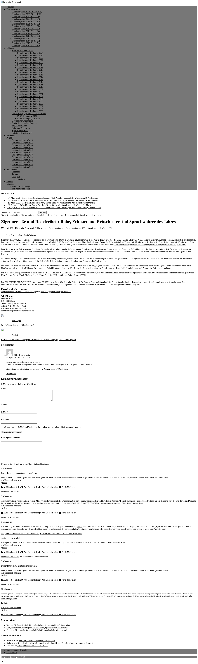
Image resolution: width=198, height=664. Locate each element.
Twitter (15, 174)
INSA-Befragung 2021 (27, 116)
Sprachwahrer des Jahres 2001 (30, 109)
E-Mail (4, 412)
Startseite (10, 7)
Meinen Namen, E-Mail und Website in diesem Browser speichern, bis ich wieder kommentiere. (44, 427)
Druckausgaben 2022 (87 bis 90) (26, 21)
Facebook (16, 172)
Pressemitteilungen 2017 (22, 162)
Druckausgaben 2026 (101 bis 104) (27, 12)
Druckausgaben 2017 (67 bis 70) (26, 33)
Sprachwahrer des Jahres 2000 (30, 111)
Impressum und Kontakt (16, 650)
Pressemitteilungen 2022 (22, 150)
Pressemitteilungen (57, 228)
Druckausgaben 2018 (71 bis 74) (26, 31)
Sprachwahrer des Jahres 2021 (30, 60)
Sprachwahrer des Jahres (22, 50)
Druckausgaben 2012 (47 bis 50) (26, 45)
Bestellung (10, 135)
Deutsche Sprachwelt (25, 228)
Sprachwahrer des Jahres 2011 (30, 84)
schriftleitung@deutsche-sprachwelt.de (17, 311)
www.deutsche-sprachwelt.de (13, 308)
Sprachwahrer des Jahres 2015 (30, 75)
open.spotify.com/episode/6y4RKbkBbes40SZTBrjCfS (73, 503)
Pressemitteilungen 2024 (22, 145)
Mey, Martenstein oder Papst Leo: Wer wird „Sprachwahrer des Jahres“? (37, 628)
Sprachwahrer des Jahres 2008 (30, 92)
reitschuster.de (178, 266)
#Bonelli (122, 501)
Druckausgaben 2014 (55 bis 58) (26, 41)
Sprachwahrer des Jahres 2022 (30, 58)
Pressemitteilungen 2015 (22, 167)
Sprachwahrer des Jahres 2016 (30, 72)
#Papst (79, 526)
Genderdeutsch (18, 179)
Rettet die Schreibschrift (22, 133)
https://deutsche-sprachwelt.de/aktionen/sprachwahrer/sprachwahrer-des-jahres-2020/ (150, 245)
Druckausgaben (13, 9)
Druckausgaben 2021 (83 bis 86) (26, 24)
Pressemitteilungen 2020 (22, 155)
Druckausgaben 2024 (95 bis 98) (26, 16)
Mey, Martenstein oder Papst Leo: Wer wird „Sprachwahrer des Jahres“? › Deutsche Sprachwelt (41, 533)
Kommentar (6, 388)
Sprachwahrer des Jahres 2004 (30, 101)
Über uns (10, 184)
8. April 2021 (8, 228)
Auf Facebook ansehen (11, 480)
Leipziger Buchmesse (21, 128)
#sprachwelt (6, 503)
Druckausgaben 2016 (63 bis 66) (26, 36)
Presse (9, 138)
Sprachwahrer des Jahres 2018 (30, 67)
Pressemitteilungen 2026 (22, 140)
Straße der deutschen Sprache (24, 123)
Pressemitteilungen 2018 (22, 159)
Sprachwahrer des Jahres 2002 (30, 106)
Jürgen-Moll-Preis (19, 126)
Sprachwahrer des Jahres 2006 (30, 96)
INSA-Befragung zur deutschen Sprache (29, 113)
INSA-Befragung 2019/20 (28, 118)
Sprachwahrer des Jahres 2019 (30, 65)
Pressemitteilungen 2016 (22, 164)
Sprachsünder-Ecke (20, 130)
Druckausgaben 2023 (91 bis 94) (26, 19)
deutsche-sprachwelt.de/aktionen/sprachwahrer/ (37, 529)
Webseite (5, 419)
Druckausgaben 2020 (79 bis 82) (26, 26)
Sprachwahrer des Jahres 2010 (30, 87)
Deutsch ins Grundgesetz (22, 121)
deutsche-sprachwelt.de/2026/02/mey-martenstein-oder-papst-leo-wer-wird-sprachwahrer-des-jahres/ (99, 529)
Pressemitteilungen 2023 (22, 147)
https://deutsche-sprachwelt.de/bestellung (18, 291)
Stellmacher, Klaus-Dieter (17, 643)
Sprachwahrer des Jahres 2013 (30, 79)
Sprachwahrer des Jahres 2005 (30, 99)
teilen (4, 482)
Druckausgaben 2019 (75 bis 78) (26, 28)
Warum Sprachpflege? (21, 186)
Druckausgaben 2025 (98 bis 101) (26, 14)
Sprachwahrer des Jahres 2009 (30, 89)
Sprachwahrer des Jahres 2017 (30, 70)
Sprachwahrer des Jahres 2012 (30, 82)
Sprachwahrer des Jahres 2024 (30, 53)
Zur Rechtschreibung (21, 189)
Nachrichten (11, 169)
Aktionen (10, 48)
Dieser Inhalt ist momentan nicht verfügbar (19, 473)
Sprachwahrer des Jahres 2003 (30, 104)
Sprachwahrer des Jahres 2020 (30, 62)
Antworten (11, 373)
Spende (9, 181)
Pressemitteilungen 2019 (22, 157)
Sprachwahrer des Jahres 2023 (30, 55)
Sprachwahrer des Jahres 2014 (30, 77)
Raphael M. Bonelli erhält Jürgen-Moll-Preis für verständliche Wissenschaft (38, 625)
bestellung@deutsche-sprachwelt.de (56, 291)
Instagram (16, 176)
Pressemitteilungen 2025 (22, 143)
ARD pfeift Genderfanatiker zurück (32, 645)
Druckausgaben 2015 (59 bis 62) (26, 38)
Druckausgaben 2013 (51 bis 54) (26, 43)
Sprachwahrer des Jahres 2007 (30, 94)
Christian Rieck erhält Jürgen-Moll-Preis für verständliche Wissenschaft (36, 630)
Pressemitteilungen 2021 (22, 152)
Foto (6, 603)
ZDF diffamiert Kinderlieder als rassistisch (37, 640)
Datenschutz (11, 652)
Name (3, 404)
